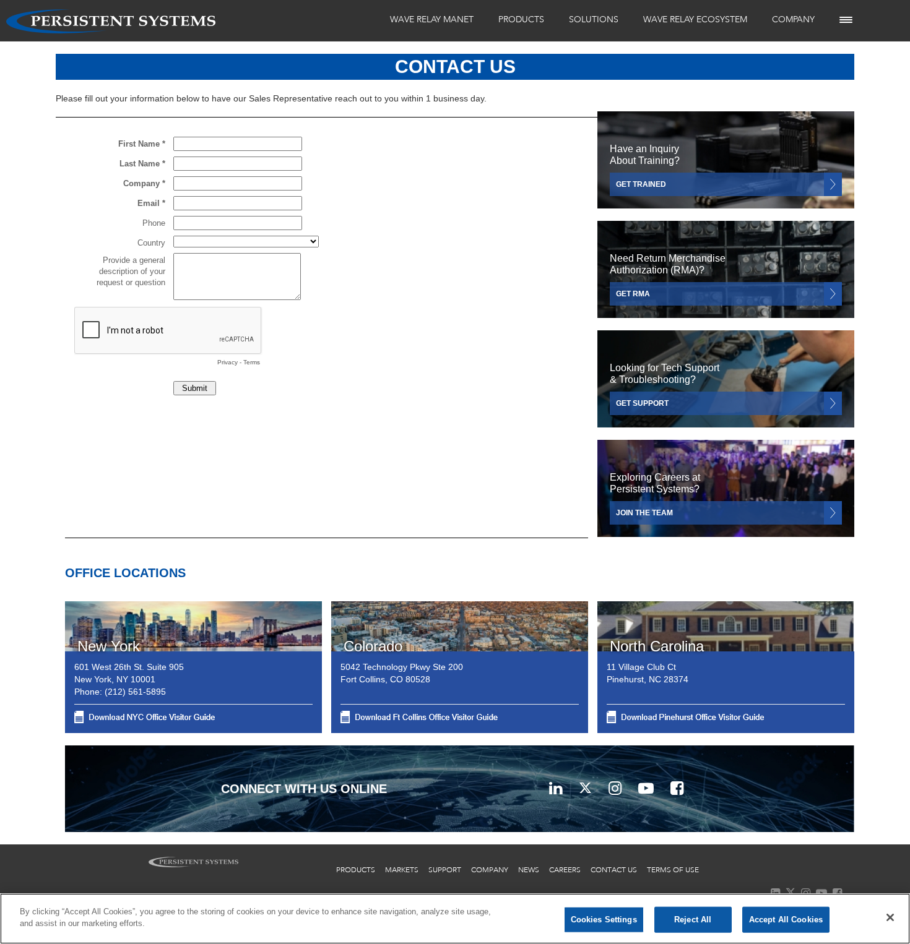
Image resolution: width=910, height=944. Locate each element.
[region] (455, 918)
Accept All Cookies (786, 919)
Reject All (692, 919)
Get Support (642, 434)
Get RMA (633, 328)
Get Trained (641, 221)
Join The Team (644, 531)
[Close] (890, 917)
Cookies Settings (604, 919)
